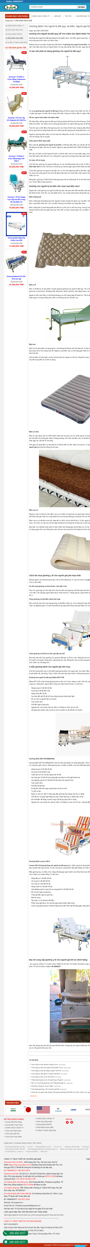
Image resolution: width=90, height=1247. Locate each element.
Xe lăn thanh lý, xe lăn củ (14, 1151)
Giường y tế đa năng (72, 1147)
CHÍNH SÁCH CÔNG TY (41, 16)
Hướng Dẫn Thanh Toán (14, 1125)
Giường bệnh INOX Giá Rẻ (15, 1149)
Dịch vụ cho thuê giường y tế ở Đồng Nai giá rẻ (51, 1083)
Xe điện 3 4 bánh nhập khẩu (46, 1130)
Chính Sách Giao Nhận (13, 1137)
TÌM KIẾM (81, 7)
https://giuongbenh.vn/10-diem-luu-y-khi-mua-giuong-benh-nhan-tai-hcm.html (34, 1215)
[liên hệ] (68, 1123)
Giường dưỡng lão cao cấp (15, 1147)
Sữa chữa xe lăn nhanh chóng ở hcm (48, 1064)
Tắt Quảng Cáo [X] (80, 1246)
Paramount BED (32, 1151)
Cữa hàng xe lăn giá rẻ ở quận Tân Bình (49, 1074)
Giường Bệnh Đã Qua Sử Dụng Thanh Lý (43, 1149)
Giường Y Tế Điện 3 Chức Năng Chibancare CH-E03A (16, 79)
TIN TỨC (68, 16)
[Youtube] (72, 1123)
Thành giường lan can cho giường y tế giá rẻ (50, 1080)
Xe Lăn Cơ (58, 1147)
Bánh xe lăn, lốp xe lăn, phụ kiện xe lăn (74, 1149)
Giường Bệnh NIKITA (44, 1124)
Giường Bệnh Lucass (43, 1147)
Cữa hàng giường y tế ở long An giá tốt (48, 1089)
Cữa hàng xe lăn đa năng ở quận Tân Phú (50, 1071)
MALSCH (44, 1151)
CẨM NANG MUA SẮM (23, 21)
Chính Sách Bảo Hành (13, 1131)
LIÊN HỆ (57, 16)
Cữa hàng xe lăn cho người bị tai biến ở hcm (51, 1067)
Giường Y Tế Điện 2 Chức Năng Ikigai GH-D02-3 (16, 158)
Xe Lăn (30, 1147)
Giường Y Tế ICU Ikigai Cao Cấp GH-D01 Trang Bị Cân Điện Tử (16, 199)
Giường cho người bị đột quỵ (40, 38)
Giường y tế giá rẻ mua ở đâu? (46, 1086)
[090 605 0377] (5, 1233)
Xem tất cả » (33, 1095)
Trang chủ (9, 21)
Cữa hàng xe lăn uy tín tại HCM (46, 1077)
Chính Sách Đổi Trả (12, 1134)
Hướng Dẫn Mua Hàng (13, 1122)
